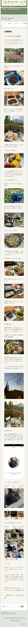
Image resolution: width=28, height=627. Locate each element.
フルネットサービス (14, 2)
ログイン (23, 624)
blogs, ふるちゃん (9, 590)
